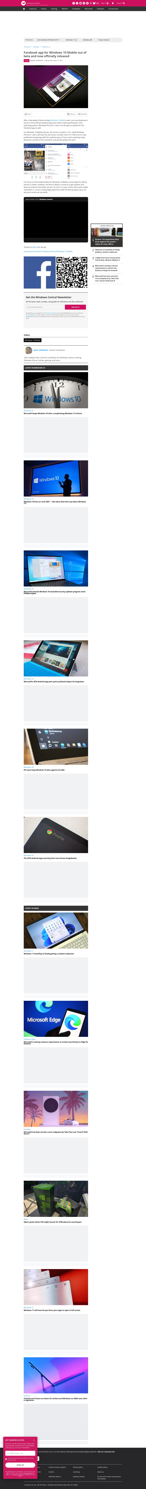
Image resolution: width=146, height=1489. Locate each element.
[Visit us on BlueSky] (94, 3)
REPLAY (65, 9)
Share (29, 114)
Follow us (72, 114)
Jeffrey (34, 247)
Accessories (113, 9)
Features (33, 9)
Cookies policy (102, 1467)
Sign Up (20, 1465)
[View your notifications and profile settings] (113, 3)
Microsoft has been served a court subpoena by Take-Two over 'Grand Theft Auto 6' (107, 278)
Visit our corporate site (105, 1452)
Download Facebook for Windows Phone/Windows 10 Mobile (48, 251)
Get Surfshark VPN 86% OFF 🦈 (48, 40)
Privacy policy (78, 1467)
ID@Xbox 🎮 (87, 40)
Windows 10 (46, 47)
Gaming (54, 9)
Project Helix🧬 (103, 40)
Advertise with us (55, 1477)
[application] (56, 220)
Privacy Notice (30, 315)
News (27, 61)
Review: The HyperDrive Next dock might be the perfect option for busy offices (107, 242)
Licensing (76, 1472)
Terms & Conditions (18, 1474)
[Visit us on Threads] (90, 3)
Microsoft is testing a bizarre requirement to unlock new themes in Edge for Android (106, 268)
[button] (121, 3)
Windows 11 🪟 (71, 40)
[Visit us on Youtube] (80, 3)
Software (100, 9)
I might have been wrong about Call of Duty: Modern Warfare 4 (107, 259)
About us (100, 1472)
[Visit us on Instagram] (84, 3)
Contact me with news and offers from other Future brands (21, 1459)
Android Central (78, 1477)
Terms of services (51, 313)
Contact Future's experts (57, 1467)
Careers (51, 1472)
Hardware (76, 9)
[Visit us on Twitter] (77, 3)
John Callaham (37, 60)
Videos (43, 9)
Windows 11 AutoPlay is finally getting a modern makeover (107, 251)
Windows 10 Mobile (58, 120)
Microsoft (88, 9)
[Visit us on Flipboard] (87, 3)
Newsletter (84, 114)
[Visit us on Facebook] (73, 3)
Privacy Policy (28, 1473)
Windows (36, 47)
